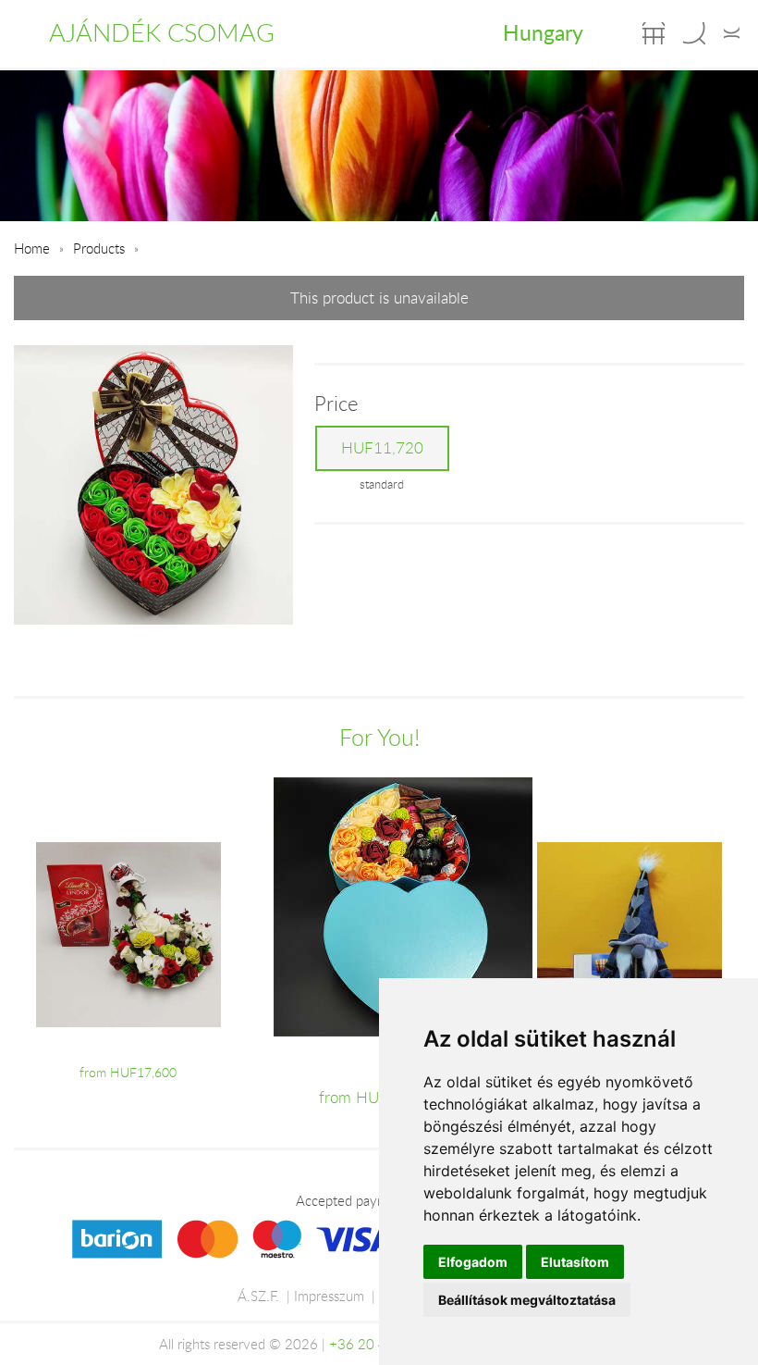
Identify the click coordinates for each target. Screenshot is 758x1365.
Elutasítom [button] (575, 1262)
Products (99, 248)
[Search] (694, 33)
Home (32, 248)
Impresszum (329, 1295)
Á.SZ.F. (258, 1295)
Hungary (543, 32)
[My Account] (732, 33)
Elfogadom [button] (472, 1262)
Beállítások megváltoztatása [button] (527, 1300)
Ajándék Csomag (162, 32)
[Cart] (653, 33)
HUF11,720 (382, 448)
